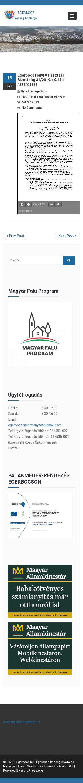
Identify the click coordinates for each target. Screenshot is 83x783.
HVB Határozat (32, 97)
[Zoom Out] (51, 204)
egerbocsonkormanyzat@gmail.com (35, 425)
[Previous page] (22, 204)
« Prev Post (15, 236)
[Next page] (28, 204)
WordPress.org (32, 770)
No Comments (32, 107)
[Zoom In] (58, 204)
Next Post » (67, 236)
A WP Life (66, 766)
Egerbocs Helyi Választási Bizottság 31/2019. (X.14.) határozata (40, 79)
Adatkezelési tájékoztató (22, 722)
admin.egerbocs (36, 91)
